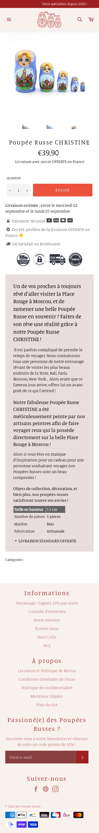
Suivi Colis (46, 636)
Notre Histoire (47, 619)
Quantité (14, 178)
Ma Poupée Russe (27, 806)
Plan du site (47, 704)
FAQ (47, 645)
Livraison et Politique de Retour (47, 670)
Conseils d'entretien (47, 611)
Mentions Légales (47, 696)
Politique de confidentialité (46, 687)
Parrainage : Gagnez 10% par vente (47, 603)
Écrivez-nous (47, 628)
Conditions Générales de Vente (47, 679)
